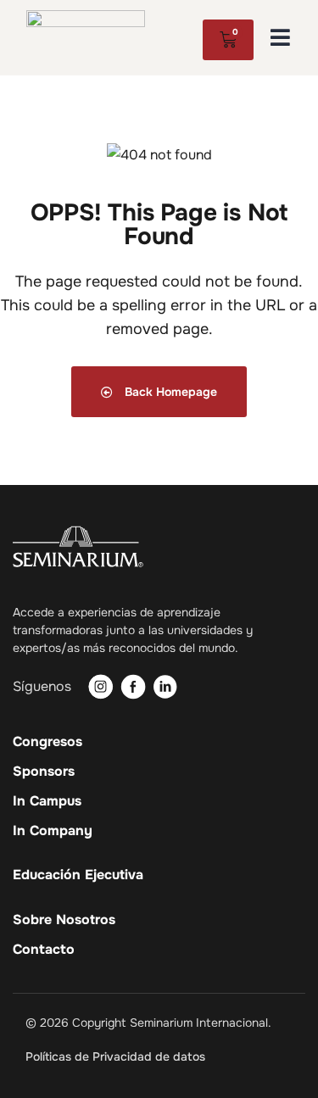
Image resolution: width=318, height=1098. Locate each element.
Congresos (47, 741)
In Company (52, 830)
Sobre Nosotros (64, 919)
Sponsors (44, 771)
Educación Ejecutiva (78, 875)
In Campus (47, 801)
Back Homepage (169, 391)
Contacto (44, 949)
